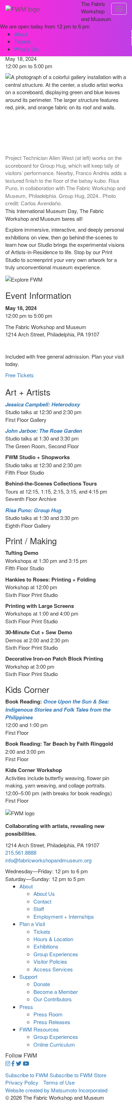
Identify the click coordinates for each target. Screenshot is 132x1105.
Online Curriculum (54, 1044)
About (20, 34)
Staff (38, 908)
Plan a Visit (32, 923)
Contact (42, 901)
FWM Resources (39, 1029)
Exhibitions (45, 946)
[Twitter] (18, 1063)
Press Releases (51, 1022)
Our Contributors (52, 999)
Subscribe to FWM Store (78, 1075)
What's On (26, 49)
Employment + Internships (63, 916)
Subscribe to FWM (26, 1075)
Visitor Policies (50, 961)
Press (26, 1006)
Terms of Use (59, 1082)
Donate (41, 984)
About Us (44, 893)
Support (28, 976)
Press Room (48, 1014)
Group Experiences (55, 954)
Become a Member (55, 991)
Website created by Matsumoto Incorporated (56, 1090)
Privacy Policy (21, 1082)
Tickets (22, 41)
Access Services (53, 969)
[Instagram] (7, 1063)
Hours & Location (53, 939)
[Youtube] (26, 1063)
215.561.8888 (20, 852)
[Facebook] (13, 1063)
